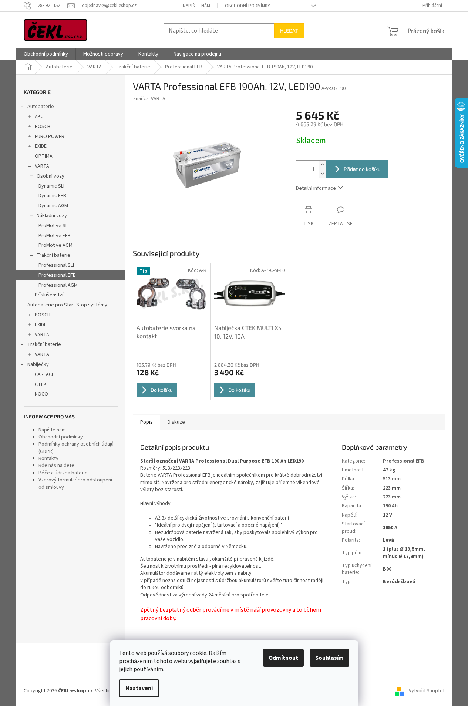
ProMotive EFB (54, 235)
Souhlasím (329, 658)
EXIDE (41, 146)
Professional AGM (58, 285)
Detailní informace (316, 188)
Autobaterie (40, 106)
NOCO (41, 394)
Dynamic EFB (52, 195)
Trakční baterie (53, 255)
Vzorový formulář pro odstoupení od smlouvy (75, 483)
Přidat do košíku (362, 169)
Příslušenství (49, 295)
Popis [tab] (146, 422)
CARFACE (44, 374)
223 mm (392, 497)
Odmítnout (283, 658)
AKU (39, 116)
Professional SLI (56, 265)
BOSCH (42, 126)
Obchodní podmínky (247, 6)
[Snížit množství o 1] (322, 173)
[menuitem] (45, 54)
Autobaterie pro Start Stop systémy (67, 305)
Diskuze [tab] (176, 422)
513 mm (392, 479)
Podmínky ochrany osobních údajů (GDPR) (76, 447)
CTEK (41, 384)
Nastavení (139, 688)
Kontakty (48, 458)
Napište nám (196, 6)
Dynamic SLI (51, 186)
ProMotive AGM (55, 245)
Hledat (289, 30)
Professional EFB (57, 275)
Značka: (149, 98)
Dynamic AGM (53, 205)
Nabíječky (38, 364)
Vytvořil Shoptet (427, 691)
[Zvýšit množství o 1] (322, 165)
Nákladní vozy (52, 215)
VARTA (42, 166)
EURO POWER (49, 136)
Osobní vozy (50, 176)
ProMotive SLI (53, 225)
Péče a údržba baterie (63, 473)
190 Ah (390, 506)
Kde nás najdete (56, 465)
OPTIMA (44, 156)
